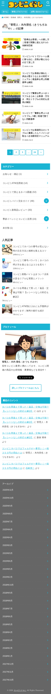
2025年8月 (8, 514)
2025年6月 (8, 529)
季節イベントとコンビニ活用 (19, 219)
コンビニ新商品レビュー (17, 210)
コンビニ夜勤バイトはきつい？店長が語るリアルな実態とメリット (31, 276)
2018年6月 (8, 616)
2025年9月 (8, 506)
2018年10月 (8, 585)
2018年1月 (8, 656)
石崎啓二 (30, 468)
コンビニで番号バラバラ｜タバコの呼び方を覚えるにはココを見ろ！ (31, 262)
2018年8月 (8, 601)
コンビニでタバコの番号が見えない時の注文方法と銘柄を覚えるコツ (31, 248)
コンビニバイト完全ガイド (18, 201)
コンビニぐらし (20, 690)
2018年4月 (8, 632)
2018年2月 (8, 648)
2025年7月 (8, 522)
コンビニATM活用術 (15, 183)
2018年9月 (8, 593)
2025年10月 (8, 498)
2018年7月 (8, 609)
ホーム (5, 12)
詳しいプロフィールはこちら (25, 388)
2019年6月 (8, 561)
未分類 (8, 228)
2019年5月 (8, 569)
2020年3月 (8, 545)
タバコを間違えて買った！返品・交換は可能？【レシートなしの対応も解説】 (31, 292)
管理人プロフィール (19, 12)
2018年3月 (8, 640)
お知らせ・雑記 (12, 174)
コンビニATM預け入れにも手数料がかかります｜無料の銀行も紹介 (31, 308)
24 (35, 152)
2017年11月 (8, 672)
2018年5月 (8, 624)
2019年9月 (8, 553)
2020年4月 (8, 537)
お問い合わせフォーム (39, 12)
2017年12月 (8, 664)
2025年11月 (8, 490)
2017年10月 (8, 680)
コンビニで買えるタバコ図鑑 (19, 192)
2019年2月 (8, 577)
